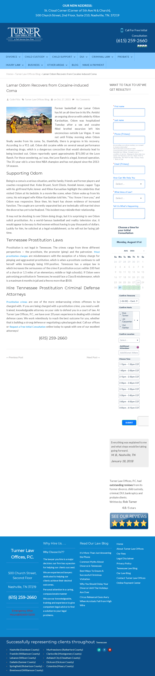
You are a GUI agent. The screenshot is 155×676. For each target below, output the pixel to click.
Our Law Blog (124, 573)
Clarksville (52, 653)
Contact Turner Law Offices (131, 577)
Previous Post (14, 357)
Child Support (62, 56)
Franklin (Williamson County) (25, 653)
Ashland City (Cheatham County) (63, 657)
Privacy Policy (124, 563)
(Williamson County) (32, 670)
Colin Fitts (15, 99)
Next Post (93, 357)
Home (9, 73)
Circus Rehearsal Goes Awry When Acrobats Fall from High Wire (96, 601)
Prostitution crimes (16, 301)
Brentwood (15, 670)
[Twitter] (138, 46)
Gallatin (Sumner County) (23, 662)
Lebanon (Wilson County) (23, 657)
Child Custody (35, 56)
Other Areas (55, 64)
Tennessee (101, 642)
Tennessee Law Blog (127, 568)
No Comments (83, 99)
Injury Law (13, 64)
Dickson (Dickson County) (60, 662)
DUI (82, 56)
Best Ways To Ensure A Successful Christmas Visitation (92, 574)
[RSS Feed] (143, 46)
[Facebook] (141, 46)
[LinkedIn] (146, 46)
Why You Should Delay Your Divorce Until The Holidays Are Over (94, 587)
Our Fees (121, 553)
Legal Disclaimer (125, 558)
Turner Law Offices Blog (27, 73)
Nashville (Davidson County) (24, 649)
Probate (123, 56)
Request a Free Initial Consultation (28, 326)
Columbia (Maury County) (60, 666)
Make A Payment (93, 64)
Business (34, 64)
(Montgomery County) (69, 653)
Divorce (11, 56)
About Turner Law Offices (130, 548)
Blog (75, 64)
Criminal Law (101, 56)
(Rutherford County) (72, 649)
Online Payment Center (129, 582)
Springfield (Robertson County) (26, 666)
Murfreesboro (53, 649)
